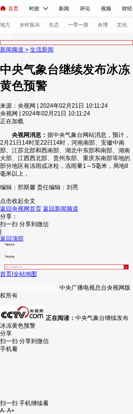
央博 (103, 25)
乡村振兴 (29, 25)
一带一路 (78, 25)
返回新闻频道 (60, 209)
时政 (34, 8)
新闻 (64, 8)
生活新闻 (42, 49)
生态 (54, 25)
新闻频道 (12, 49)
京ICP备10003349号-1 (29, 287)
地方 (5, 25)
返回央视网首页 (20, 209)
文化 (122, 25)
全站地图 (25, 274)
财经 (127, 8)
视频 (106, 8)
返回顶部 (12, 238)
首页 (13, 8)
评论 (85, 8)
